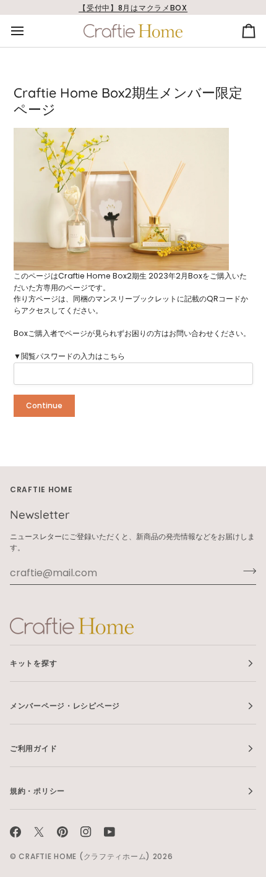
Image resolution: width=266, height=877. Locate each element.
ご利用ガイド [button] (33, 748)
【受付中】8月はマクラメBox (133, 7)
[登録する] (246, 571)
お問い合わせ (191, 333)
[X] (39, 831)
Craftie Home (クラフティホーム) (84, 856)
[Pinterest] (62, 831)
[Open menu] (28, 31)
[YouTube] (109, 831)
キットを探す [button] (33, 663)
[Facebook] (15, 831)
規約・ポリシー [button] (37, 791)
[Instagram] (86, 831)
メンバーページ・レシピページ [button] (65, 705)
